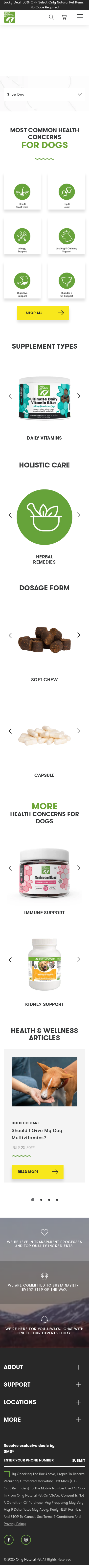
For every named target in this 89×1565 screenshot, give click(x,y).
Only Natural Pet (29, 1559)
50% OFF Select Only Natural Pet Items (53, 2)
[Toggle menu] (79, 15)
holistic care (26, 1123)
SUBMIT (78, 1460)
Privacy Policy (15, 1524)
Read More (28, 1171)
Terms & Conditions (59, 1516)
